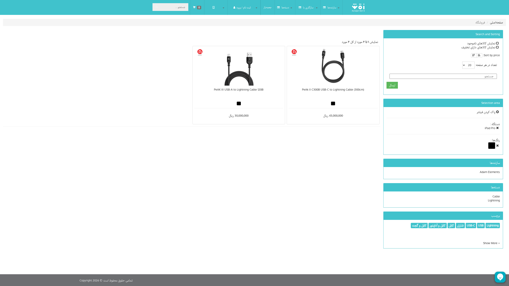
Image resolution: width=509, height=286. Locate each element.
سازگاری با (308, 7)
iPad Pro (490, 128)
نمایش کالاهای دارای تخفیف (478, 47)
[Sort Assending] (479, 55)
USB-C (471, 225)
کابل (451, 225)
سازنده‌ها (331, 7)
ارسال (392, 85)
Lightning (494, 200)
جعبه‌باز (268, 7)
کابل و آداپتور (438, 225)
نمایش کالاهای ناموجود (481, 43)
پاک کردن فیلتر (486, 112)
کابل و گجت (419, 225)
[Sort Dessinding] (474, 55)
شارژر (460, 225)
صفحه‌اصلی (496, 22)
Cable (496, 196)
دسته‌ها (285, 7)
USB (481, 225)
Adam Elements (490, 172)
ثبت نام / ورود (243, 7)
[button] (491, 243)
